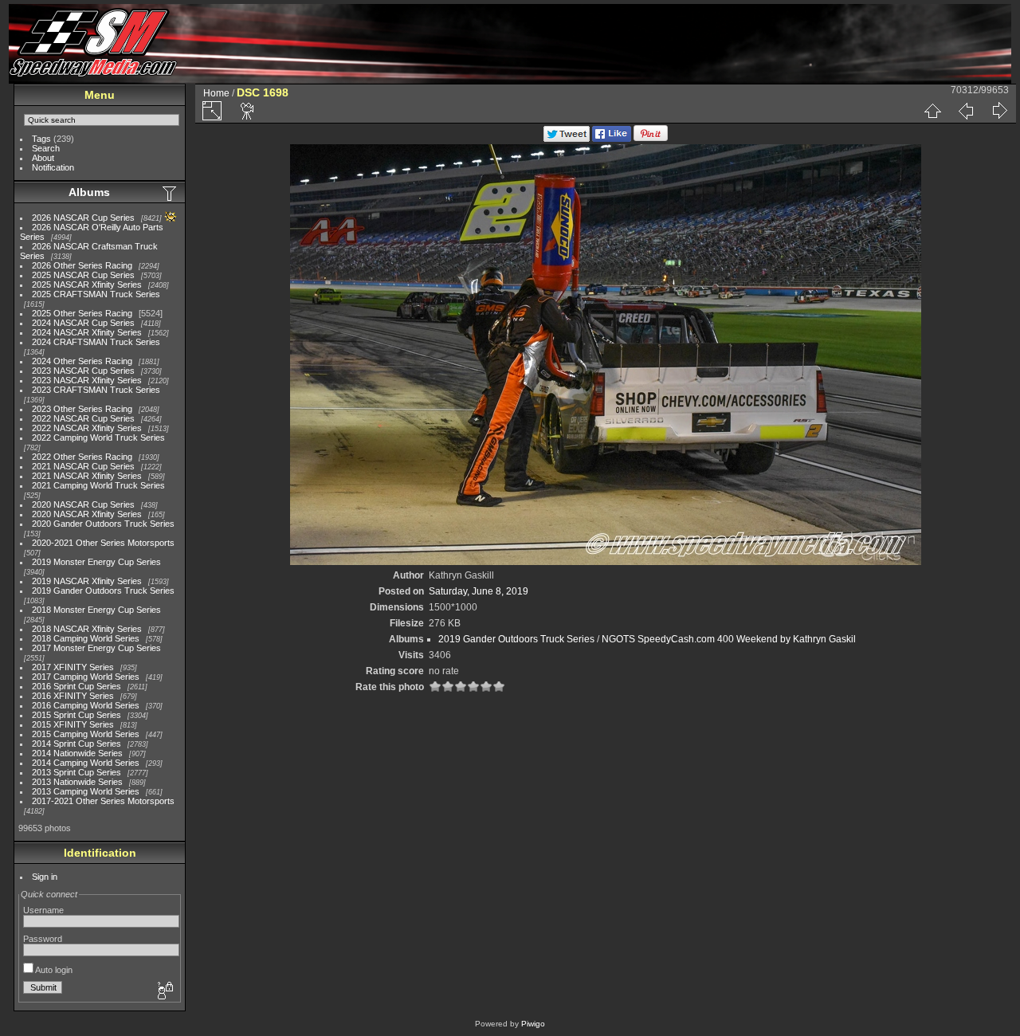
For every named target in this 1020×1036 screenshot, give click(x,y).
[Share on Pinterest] (651, 138)
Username (43, 910)
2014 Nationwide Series (77, 753)
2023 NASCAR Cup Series (83, 370)
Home (216, 93)
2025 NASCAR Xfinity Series (87, 284)
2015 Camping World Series (85, 734)
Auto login (53, 970)
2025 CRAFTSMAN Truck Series (96, 294)
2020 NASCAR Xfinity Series (87, 514)
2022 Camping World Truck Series (98, 437)
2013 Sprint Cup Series (76, 772)
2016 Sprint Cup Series (76, 686)
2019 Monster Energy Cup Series (96, 562)
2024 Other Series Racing (82, 361)
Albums (89, 192)
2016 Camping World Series (85, 705)
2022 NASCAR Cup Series (83, 418)
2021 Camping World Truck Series (98, 485)
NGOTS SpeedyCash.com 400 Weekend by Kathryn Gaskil (729, 639)
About (43, 158)
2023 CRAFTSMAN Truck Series (96, 389)
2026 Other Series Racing (82, 265)
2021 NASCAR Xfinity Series (87, 476)
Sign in (44, 876)
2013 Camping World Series (85, 791)
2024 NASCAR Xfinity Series (87, 332)
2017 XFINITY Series (73, 667)
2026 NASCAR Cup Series (83, 217)
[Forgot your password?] (164, 991)
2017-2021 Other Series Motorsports (103, 801)
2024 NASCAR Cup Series (83, 323)
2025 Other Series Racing (82, 313)
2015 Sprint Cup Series (76, 715)
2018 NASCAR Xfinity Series (87, 629)
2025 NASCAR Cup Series (83, 275)
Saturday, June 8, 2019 (478, 591)
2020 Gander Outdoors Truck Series (103, 523)
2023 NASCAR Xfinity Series (87, 380)
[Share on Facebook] (611, 138)
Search (46, 148)
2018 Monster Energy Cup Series (96, 609)
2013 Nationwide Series (77, 782)
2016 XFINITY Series (73, 695)
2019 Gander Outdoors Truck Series (103, 590)
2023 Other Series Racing (82, 409)
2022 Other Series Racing (82, 456)
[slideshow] (248, 110)
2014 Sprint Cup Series (76, 743)
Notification (53, 167)
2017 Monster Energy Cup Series (96, 648)
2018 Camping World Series (85, 638)
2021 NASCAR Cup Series (83, 466)
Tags (41, 138)
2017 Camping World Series (85, 676)
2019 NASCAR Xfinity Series (87, 581)
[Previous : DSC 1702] (966, 110)
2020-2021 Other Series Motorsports (103, 542)
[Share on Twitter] (566, 138)
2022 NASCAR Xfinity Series (87, 428)
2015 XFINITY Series (73, 724)
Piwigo (533, 1023)
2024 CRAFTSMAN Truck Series (96, 342)
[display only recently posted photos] (170, 192)
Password (42, 939)
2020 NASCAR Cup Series (83, 504)
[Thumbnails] (932, 110)
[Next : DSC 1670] (999, 110)
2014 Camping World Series (85, 762)
